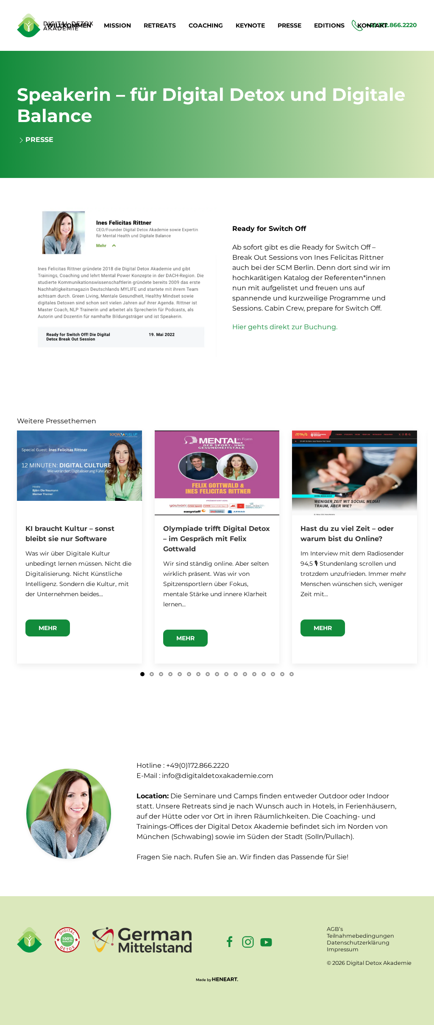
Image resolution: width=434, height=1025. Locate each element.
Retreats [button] (160, 25)
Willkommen (69, 25)
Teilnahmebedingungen (360, 936)
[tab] (142, 674)
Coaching (206, 25)
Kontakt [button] (372, 25)
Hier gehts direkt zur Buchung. (284, 327)
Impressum (343, 949)
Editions (329, 25)
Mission (117, 25)
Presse (289, 25)
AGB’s (335, 929)
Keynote (250, 25)
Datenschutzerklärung (358, 942)
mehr (48, 628)
